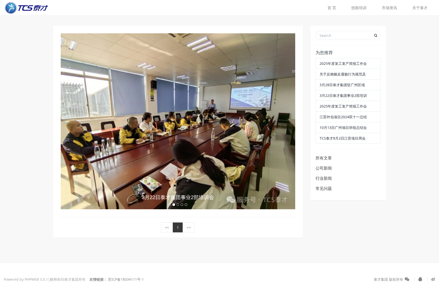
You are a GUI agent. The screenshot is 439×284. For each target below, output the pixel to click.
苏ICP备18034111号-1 (126, 279)
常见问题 (324, 188)
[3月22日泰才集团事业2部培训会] (178, 120)
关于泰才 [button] (420, 7)
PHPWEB (32, 279)
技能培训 (359, 7)
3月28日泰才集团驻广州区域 (342, 84)
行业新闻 (324, 178)
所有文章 (324, 158)
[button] (78, 121)
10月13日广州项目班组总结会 (343, 127)
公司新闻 (324, 168)
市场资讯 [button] (389, 7)
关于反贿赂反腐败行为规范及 (343, 74)
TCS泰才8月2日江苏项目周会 (343, 138)
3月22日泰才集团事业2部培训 (343, 95)
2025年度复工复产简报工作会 (343, 63)
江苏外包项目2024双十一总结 (343, 116)
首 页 (331, 7)
